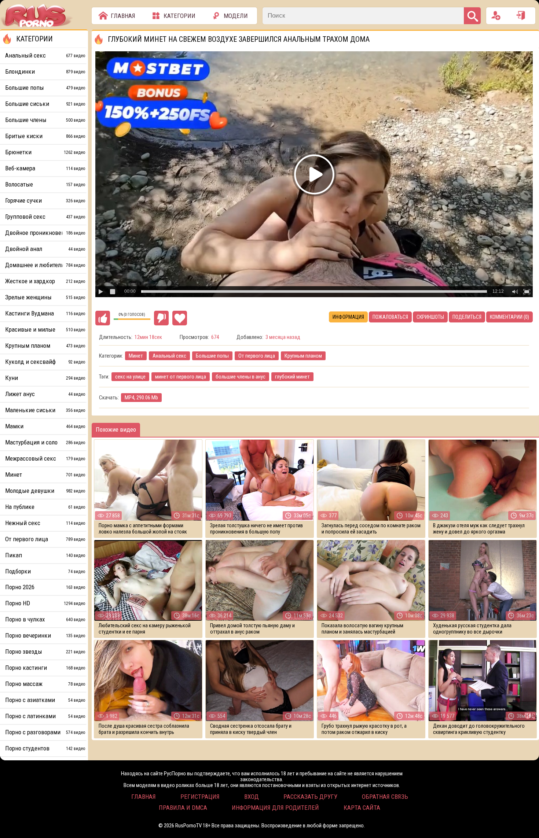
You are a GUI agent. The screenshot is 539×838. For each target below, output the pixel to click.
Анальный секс (169, 355)
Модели (236, 15)
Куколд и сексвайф (45, 361)
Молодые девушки (45, 490)
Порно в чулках (45, 619)
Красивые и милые (45, 329)
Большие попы (212, 355)
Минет (136, 355)
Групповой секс (45, 216)
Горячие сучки (45, 200)
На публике (45, 506)
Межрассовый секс (45, 458)
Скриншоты (430, 317)
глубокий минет (292, 376)
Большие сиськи (45, 103)
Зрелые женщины (45, 297)
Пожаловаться (390, 317)
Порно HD (45, 603)
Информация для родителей (275, 807)
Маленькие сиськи (45, 410)
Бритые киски (45, 136)
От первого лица (256, 355)
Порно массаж (45, 683)
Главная (123, 15)
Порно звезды (45, 651)
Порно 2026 (45, 587)
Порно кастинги (45, 667)
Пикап (45, 555)
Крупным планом (303, 355)
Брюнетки (45, 152)
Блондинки (45, 71)
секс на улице (130, 376)
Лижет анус (45, 394)
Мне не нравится (161, 318)
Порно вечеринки (45, 635)
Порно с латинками (45, 716)
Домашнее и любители (45, 265)
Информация (348, 317)
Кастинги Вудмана (45, 313)
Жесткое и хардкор (45, 281)
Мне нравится (102, 318)
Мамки (45, 426)
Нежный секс (45, 523)
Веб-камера (45, 168)
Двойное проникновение (45, 232)
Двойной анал (45, 248)
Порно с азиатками (45, 700)
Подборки (45, 571)
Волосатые (45, 184)
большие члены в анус (240, 376)
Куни (45, 377)
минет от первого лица (180, 376)
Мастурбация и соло (45, 442)
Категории (179, 15)
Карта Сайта (362, 807)
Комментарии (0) (509, 317)
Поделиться (466, 317)
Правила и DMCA (183, 807)
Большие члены (45, 119)
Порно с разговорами (45, 732)
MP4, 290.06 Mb (141, 397)
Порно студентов (45, 748)
